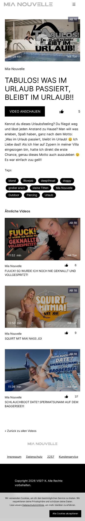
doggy (67, 180)
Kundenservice (68, 456)
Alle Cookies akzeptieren (65, 513)
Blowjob (28, 180)
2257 (50, 456)
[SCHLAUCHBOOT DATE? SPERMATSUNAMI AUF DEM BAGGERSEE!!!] (42, 370)
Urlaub (49, 195)
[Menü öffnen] (74, 4)
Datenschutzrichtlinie (33, 505)
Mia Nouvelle (64, 188)
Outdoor (13, 195)
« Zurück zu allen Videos (20, 430)
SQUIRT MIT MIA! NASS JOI (23, 338)
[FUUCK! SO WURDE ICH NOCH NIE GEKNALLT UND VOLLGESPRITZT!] (42, 239)
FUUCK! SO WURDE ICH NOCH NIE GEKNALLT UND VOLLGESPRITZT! (40, 273)
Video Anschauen (24, 111)
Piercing (32, 195)
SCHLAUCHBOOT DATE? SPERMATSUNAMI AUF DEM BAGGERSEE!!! (41, 404)
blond (12, 180)
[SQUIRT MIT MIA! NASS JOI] (42, 307)
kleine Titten (40, 188)
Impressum (14, 456)
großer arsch (16, 188)
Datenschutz (34, 456)
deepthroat (48, 180)
